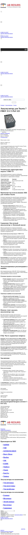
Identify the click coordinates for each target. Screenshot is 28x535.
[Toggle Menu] (26, 49)
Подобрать (3, 514)
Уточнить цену (4, 137)
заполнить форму (19, 514)
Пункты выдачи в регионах (7, 531)
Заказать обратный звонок (7, 33)
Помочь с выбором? (5, 133)
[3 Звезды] (17, 129)
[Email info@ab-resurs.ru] (11, 31)
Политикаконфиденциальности (6, 429)
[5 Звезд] (3, 130)
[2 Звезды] (12, 129)
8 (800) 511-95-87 (4, 32)
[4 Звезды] (22, 129)
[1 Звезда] (7, 129)
